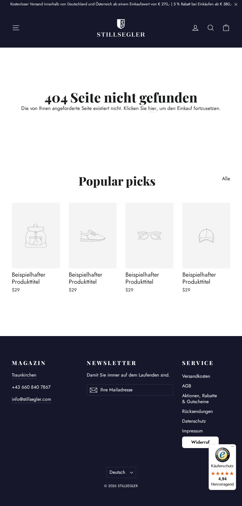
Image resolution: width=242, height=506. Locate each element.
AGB (186, 385)
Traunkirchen (24, 375)
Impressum (192, 430)
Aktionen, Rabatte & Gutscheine (199, 398)
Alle (226, 178)
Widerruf (200, 442)
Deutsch (117, 472)
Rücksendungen (197, 411)
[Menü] (232, 447)
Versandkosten (196, 376)
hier (152, 108)
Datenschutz (194, 421)
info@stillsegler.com (31, 399)
